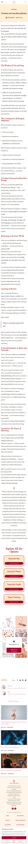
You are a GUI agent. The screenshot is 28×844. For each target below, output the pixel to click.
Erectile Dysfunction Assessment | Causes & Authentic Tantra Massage (14, 723)
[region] (14, 835)
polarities (4, 680)
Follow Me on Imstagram (14, 650)
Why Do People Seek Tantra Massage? (10, 747)
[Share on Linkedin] (23, 680)
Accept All (14, 837)
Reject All (20, 841)
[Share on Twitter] (20, 680)
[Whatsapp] (15, 809)
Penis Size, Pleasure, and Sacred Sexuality (11, 770)
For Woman (14, 9)
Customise (7, 841)
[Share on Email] (25, 680)
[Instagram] (13, 809)
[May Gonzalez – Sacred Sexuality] (14, 2)
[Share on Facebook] (17, 680)
